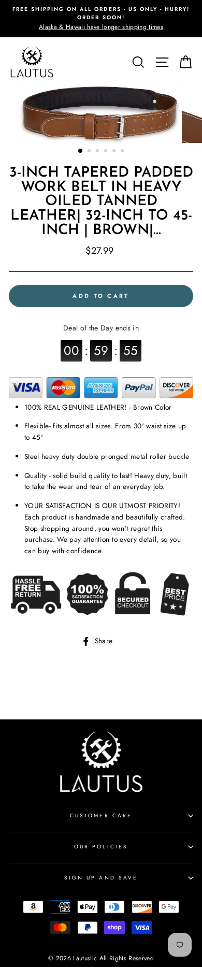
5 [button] (115, 151)
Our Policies (101, 846)
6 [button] (123, 151)
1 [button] (80, 151)
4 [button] (106, 151)
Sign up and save (101, 878)
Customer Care (101, 815)
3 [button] (98, 151)
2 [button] (90, 151)
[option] (101, 18)
